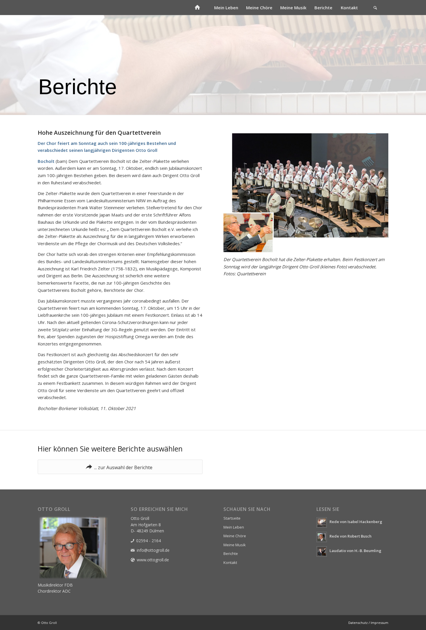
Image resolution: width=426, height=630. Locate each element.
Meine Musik (234, 544)
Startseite (232, 518)
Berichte (230, 553)
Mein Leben (233, 527)
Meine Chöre (234, 535)
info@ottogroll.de (153, 550)
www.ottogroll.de (153, 559)
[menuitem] (197, 7)
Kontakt (230, 562)
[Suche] (375, 7)
